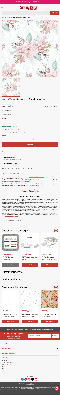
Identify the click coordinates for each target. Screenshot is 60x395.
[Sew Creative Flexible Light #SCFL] (30, 250)
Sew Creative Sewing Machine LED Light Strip (48, 258)
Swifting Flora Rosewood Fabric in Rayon (49, 315)
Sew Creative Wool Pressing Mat (8, 258)
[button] (2, 7)
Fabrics (8, 17)
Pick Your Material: (6, 110)
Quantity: (4, 135)
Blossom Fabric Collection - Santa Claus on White (30, 315)
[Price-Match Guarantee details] (18, 163)
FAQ (3, 368)
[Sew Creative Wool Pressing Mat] (10, 250)
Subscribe (55, 335)
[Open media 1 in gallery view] (55, 23)
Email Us (4, 366)
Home (3, 17)
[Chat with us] (53, 7)
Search (55, 12)
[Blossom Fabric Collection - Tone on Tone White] (10, 307)
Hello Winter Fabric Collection (36, 177)
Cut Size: (4, 118)
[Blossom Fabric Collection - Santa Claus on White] (30, 307)
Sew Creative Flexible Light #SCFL (29, 258)
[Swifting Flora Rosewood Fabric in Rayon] (49, 307)
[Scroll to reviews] (30, 102)
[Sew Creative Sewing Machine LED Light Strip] (49, 250)
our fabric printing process (11, 216)
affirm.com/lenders (48, 387)
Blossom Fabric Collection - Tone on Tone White (10, 315)
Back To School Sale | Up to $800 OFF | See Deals (30, 2)
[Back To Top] (57, 392)
